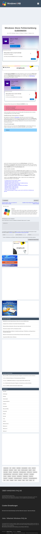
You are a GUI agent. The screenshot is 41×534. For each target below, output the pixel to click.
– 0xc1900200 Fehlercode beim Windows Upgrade (12, 180)
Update (19, 480)
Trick (16, 480)
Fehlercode (15, 472)
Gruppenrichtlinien (6, 401)
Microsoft (26, 474)
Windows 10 (18, 33)
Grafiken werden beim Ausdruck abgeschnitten (15, 385)
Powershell (5, 411)
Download (6, 470)
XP (33, 480)
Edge (19, 470)
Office (5, 476)
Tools (4, 418)
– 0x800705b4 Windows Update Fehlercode (11, 186)
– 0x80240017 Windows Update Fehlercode (11, 187)
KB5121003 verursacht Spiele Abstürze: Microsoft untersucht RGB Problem (16, 321)
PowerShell (25, 476)
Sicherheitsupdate (18, 478)
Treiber (11, 480)
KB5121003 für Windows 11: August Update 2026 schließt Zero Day (18, 380)
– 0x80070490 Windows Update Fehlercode (11, 181)
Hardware (4, 403)
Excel (34, 470)
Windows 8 (30, 33)
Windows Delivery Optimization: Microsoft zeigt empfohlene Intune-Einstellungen (17, 326)
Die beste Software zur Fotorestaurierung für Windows (16, 378)
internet (20, 474)
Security (4, 416)
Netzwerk (32, 474)
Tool (8, 480)
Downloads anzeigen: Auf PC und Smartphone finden (12, 328)
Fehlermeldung (22, 472)
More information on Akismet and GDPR (21, 232)
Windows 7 (26, 33)
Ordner (9, 476)
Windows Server (6, 423)
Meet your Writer (6, 375)
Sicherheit (11, 478)
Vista (27, 480)
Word (30, 480)
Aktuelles (4, 391)
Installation (15, 474)
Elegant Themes (9, 531)
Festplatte (29, 472)
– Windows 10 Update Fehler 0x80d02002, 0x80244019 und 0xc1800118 (16, 185)
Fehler (10, 472)
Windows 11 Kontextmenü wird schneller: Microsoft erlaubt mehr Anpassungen (16, 334)
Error (30, 470)
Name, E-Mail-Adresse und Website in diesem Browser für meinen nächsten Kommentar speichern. (19, 237)
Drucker (11, 470)
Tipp (4, 480)
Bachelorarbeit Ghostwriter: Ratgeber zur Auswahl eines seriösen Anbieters (22, 375)
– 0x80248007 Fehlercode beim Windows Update (12, 184)
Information (5, 406)
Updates (4, 421)
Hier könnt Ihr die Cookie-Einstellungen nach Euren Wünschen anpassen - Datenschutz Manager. (18, 510)
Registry (4, 413)
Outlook (14, 476)
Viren (23, 480)
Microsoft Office (6, 408)
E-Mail (15, 470)
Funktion (35, 472)
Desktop (4, 396)
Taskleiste (25, 478)
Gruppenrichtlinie (7, 474)
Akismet (10, 232)
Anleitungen (13, 33)
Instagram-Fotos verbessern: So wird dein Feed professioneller (14, 323)
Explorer (5, 472)
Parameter (19, 476)
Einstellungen (24, 470)
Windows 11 (22, 33)
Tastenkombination (33, 478)
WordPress (19, 531)
